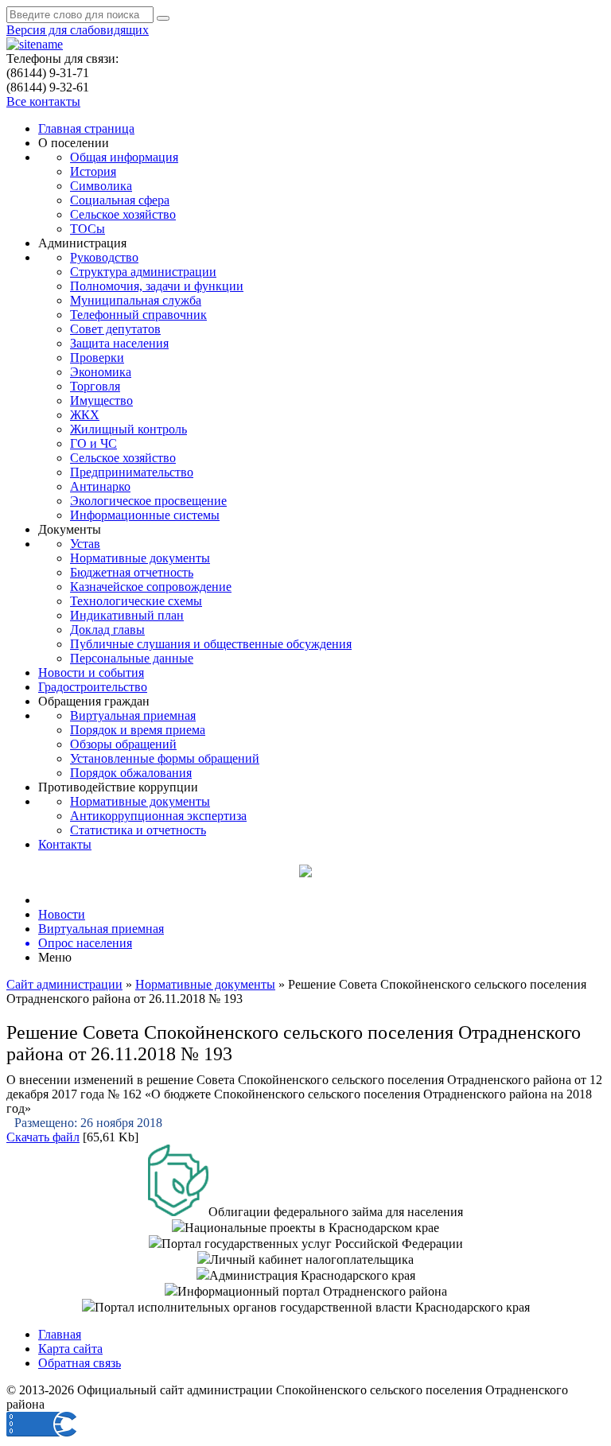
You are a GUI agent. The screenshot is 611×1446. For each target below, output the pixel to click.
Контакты (64, 844)
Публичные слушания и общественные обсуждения (211, 644)
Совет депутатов (115, 329)
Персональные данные (131, 658)
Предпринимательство (131, 472)
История (93, 171)
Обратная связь (79, 1363)
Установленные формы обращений (164, 758)
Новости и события (91, 672)
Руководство (104, 257)
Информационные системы (145, 515)
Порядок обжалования (131, 772)
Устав (85, 543)
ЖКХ (84, 415)
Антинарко (100, 486)
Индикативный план (127, 615)
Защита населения (119, 343)
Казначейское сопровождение (151, 586)
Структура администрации (143, 271)
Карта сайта (70, 1348)
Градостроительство (92, 687)
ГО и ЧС (93, 443)
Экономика (100, 372)
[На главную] (34, 44)
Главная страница (86, 128)
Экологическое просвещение (148, 500)
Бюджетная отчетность (131, 572)
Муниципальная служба (135, 300)
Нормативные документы (140, 558)
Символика (101, 185)
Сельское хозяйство (123, 214)
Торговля (95, 386)
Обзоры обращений (123, 744)
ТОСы (87, 228)
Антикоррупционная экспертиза (158, 815)
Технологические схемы (136, 601)
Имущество (101, 400)
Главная (59, 1334)
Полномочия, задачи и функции (156, 286)
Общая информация (124, 157)
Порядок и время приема (137, 730)
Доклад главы (107, 629)
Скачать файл (43, 1137)
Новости (61, 914)
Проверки (97, 357)
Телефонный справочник (138, 314)
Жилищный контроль (128, 429)
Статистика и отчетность (138, 830)
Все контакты (43, 101)
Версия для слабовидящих (77, 30)
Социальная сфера (119, 200)
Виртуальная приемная (133, 715)
